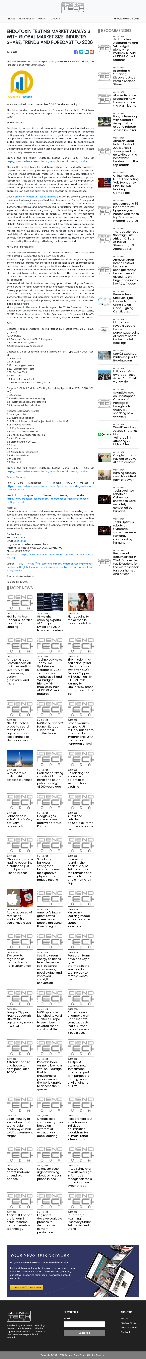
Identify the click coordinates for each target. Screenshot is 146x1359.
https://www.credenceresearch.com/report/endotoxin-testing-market (47, 161)
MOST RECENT (27, 18)
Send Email (20, 541)
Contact (125, 1332)
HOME (11, 18)
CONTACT (54, 18)
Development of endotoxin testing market (31, 196)
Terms (124, 1318)
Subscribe (84, 1332)
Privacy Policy (128, 1323)
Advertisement (129, 1327)
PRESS (41, 18)
